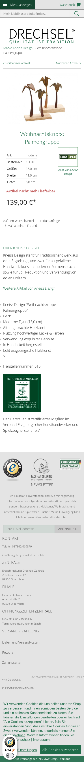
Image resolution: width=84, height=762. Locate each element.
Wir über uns (11, 680)
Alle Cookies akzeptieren (60, 749)
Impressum (41, 739)
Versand (65, 759)
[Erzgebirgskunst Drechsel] (42, 36)
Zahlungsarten (12, 662)
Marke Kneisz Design (17, 48)
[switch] (10, 755)
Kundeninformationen (18, 688)
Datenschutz (21, 739)
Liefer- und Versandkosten (20, 642)
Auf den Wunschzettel (18, 221)
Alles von (68, 172)
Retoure (7, 652)
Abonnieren (68, 529)
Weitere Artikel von (29, 288)
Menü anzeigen (21, 4)
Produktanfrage (49, 221)
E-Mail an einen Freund (21, 225)
